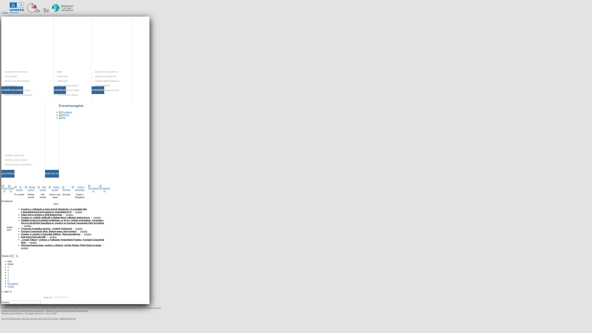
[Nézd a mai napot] (55, 190)
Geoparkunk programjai (15, 72)
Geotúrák (7, 174)
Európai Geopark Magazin (107, 90)
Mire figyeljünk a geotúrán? (18, 164)
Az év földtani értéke (67, 95)
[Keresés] (66, 189)
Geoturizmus (10, 85)
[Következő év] (93, 191)
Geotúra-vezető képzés (68, 90)
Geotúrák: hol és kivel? (15, 160)
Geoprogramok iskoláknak (17, 90)
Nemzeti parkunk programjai (18, 95)
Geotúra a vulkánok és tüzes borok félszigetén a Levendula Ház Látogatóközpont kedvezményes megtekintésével (54, 210)
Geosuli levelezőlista (105, 76)
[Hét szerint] (43, 190)
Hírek (59, 72)
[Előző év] (5, 191)
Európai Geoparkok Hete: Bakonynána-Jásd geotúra (48, 231)
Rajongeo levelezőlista (106, 72)
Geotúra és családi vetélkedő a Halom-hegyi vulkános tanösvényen (55, 217)
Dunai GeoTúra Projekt (68, 85)
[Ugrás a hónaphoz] (80, 190)
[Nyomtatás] (65, 112)
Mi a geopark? (10, 76)
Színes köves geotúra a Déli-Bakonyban (41, 214)
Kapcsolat (52, 174)
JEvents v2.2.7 (48, 297)
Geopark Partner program (107, 81)
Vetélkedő (62, 81)
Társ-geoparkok (102, 85)
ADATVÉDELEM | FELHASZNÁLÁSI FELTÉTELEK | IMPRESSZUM (38, 318)
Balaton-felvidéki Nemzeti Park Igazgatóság (22, 310)
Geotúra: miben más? (14, 155)
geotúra (78, 212)
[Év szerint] (19, 190)
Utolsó (11, 286)
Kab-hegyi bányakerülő (33, 237)
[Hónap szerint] (31, 190)
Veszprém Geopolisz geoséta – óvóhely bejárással (46, 228)
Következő (13, 283)
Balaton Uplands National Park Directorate (67, 310)
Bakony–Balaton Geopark (16, 81)
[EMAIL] (64, 115)
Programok (62, 76)
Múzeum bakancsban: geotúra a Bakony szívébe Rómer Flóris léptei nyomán (61, 245)
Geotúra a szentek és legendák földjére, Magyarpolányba (50, 234)
